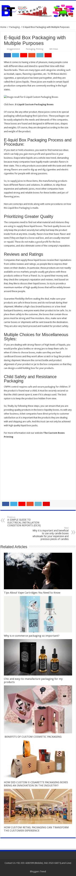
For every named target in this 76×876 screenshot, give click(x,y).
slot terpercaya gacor (15, 479)
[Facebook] (39, 867)
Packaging (14, 27)
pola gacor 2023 (12, 494)
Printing (39, 49)
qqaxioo (8, 483)
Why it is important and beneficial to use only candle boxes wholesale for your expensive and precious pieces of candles (51, 533)
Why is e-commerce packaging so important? (31, 635)
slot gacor (9, 463)
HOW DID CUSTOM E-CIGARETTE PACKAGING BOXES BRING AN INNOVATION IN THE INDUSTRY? (36, 784)
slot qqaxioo (10, 490)
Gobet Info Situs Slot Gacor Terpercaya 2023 (26, 475)
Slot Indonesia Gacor (14, 467)
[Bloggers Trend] (38, 10)
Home (3, 27)
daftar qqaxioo (11, 486)
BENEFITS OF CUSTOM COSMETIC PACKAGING (33, 736)
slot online (9, 459)
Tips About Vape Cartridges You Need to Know (32, 592)
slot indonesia (11, 471)
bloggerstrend (13, 49)
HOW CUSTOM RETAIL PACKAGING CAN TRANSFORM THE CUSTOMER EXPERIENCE (36, 829)
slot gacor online (12, 455)
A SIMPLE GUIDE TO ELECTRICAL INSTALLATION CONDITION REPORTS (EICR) (24, 521)
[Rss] (36, 867)
